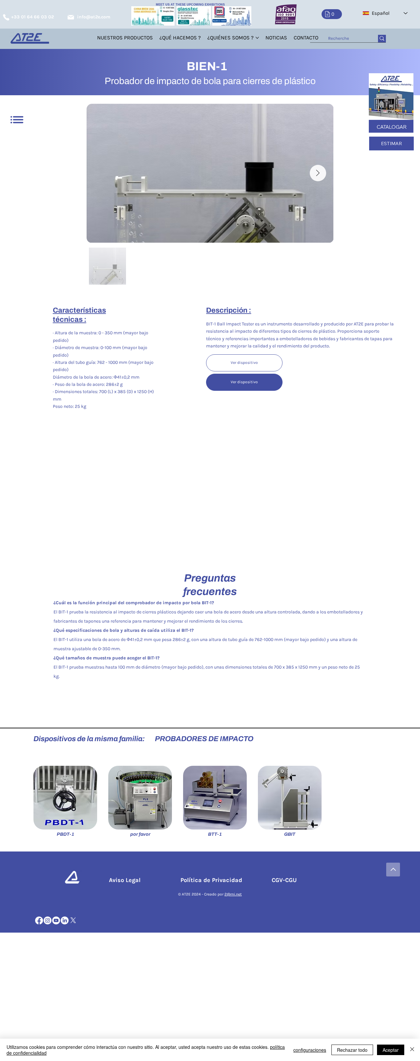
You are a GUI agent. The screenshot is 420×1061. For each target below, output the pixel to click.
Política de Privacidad (212, 880)
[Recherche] (382, 38)
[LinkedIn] (65, 920)
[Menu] (17, 120)
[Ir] (393, 869)
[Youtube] (56, 920)
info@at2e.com (93, 17)
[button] (332, 14)
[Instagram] (48, 920)
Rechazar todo (352, 1050)
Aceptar (391, 1050)
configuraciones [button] (309, 1050)
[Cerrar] (412, 1050)
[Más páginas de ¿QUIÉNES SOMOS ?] (257, 37)
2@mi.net (233, 894)
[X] (73, 920)
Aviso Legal (126, 880)
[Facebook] (39, 920)
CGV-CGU (283, 880)
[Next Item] (318, 173)
